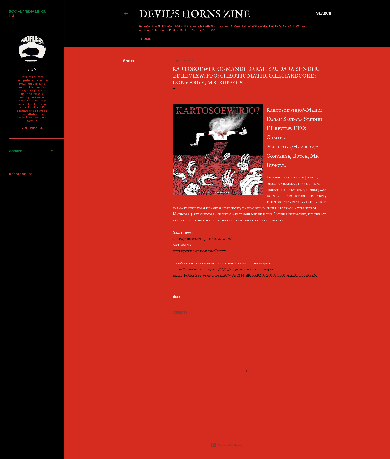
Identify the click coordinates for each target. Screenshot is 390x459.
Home (146, 39)
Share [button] (129, 61)
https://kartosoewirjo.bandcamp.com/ (202, 238)
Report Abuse (20, 173)
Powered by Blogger (231, 445)
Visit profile (32, 127)
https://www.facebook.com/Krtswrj (200, 251)
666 (32, 69)
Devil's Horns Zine (194, 14)
